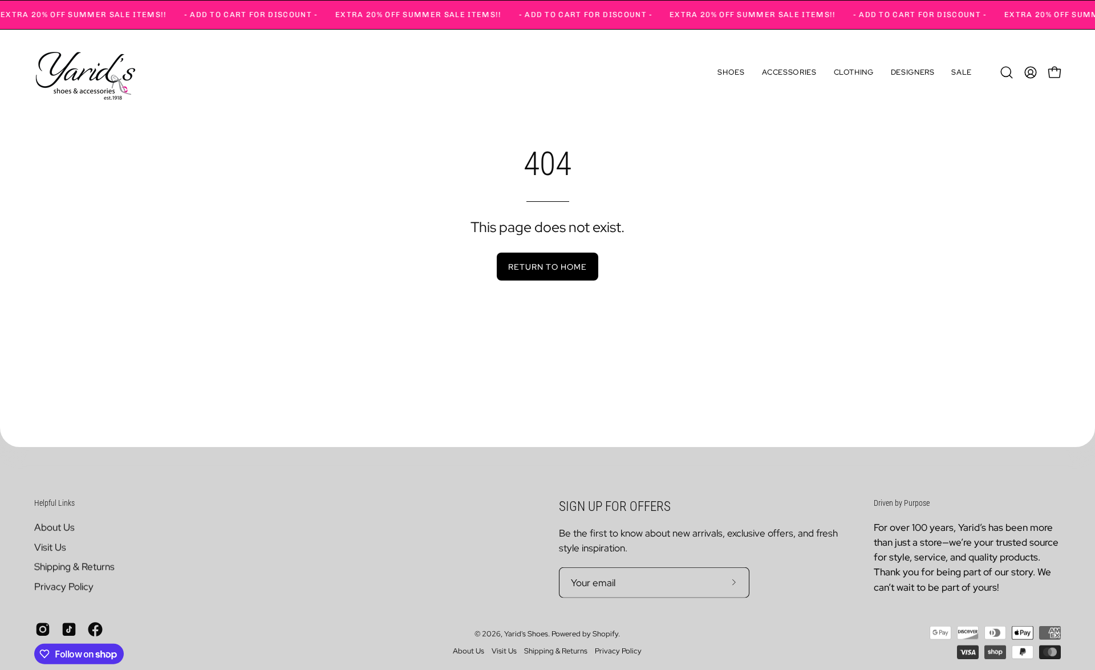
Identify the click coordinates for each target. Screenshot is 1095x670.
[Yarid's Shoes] (85, 72)
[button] (731, 72)
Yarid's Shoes (526, 634)
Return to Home (547, 266)
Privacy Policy (64, 586)
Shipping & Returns (74, 566)
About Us (54, 527)
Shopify (605, 634)
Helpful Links (54, 502)
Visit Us (50, 547)
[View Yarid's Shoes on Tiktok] (69, 628)
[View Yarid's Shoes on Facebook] (95, 628)
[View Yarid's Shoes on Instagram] (42, 628)
